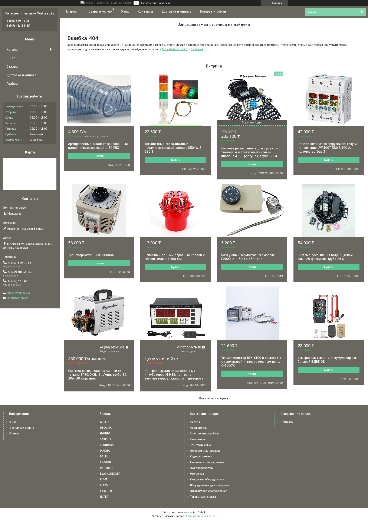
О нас (125, 11)
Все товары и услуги (212, 398)
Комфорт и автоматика (205, 451)
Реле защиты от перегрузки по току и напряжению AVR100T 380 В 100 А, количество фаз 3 (327, 147)
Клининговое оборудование (208, 491)
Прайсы (12, 84)
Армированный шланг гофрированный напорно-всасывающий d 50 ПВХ (98, 146)
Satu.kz (202, 512)
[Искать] (362, 12)
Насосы (195, 422)
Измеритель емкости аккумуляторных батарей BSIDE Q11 (327, 360)
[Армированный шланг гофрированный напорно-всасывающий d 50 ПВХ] (99, 99)
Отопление (197, 474)
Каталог (12, 49)
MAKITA (105, 451)
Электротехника (200, 445)
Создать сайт (149, 2)
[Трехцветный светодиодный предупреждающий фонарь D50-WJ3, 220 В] (175, 99)
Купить (99, 156)
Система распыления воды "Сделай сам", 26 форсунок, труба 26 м (325, 257)
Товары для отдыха (203, 497)
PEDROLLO (107, 468)
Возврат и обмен (213, 11)
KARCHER (106, 491)
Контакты (145, 11)
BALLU (104, 456)
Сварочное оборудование (207, 462)
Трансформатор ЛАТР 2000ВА (91, 255)
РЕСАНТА (106, 428)
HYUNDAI (105, 433)
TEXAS (104, 485)
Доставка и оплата (176, 11)
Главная (72, 11)
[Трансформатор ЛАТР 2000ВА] (99, 210)
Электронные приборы (204, 433)
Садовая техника (201, 456)
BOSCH (104, 422)
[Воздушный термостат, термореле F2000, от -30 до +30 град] (252, 210)
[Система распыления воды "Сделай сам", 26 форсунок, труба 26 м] (328, 210)
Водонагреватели (201, 468)
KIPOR (104, 479)
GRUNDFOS (107, 445)
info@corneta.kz (17, 298)
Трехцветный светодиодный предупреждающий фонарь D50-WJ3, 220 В (173, 147)
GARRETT (105, 439)
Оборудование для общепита (209, 485)
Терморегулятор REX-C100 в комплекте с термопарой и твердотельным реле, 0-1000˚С (251, 361)
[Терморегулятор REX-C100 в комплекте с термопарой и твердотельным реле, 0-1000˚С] (252, 313)
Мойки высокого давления (182, 49)
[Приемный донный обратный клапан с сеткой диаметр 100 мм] (175, 210)
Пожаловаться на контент (201, 515)
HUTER (104, 497)
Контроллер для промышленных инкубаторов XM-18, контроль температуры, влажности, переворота (174, 374)
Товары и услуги (99, 11)
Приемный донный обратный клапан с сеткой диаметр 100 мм (175, 257)
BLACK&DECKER (110, 474)
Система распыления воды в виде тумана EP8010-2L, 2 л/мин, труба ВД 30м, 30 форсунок (97, 374)
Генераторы (197, 439)
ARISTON (105, 462)
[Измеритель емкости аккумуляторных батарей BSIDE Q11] (328, 313)
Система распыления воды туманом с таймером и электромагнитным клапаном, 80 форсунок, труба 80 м (250, 152)
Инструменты (198, 428)
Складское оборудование (207, 479)
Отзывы (12, 66)
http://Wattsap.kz (18, 293)
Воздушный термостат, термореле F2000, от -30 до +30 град (248, 257)
